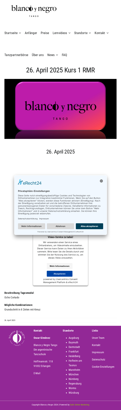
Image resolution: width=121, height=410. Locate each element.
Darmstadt (74, 346)
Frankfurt (74, 351)
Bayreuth (73, 342)
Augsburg (74, 337)
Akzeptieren (60, 274)
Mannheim (74, 369)
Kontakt (96, 345)
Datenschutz (98, 359)
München (74, 374)
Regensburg (75, 383)
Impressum (98, 352)
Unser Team (98, 337)
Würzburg (74, 392)
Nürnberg (74, 379)
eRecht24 (73, 282)
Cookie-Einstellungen (103, 366)
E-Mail (37, 373)
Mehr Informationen (60, 266)
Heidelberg (74, 356)
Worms (72, 388)
